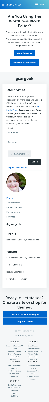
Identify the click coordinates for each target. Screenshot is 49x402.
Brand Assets (33, 346)
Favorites (10, 217)
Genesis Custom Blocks (24, 62)
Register (11, 168)
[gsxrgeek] (16, 194)
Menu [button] (42, 4)
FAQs (33, 374)
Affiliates (33, 379)
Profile (9, 198)
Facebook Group (14, 371)
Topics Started (13, 202)
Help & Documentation (33, 369)
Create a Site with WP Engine (14, 347)
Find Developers (14, 365)
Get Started (14, 357)
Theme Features (14, 354)
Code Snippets (33, 376)
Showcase (14, 360)
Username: (13, 132)
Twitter (14, 393)
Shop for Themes (24, 321)
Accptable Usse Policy (33, 351)
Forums (14, 368)
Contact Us (33, 360)
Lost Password (22, 168)
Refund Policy (33, 357)
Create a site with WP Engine (25, 314)
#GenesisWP (14, 374)
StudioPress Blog (33, 365)
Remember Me (21, 154)
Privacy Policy (33, 354)
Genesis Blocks (24, 53)
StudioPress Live (14, 385)
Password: (13, 142)
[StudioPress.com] (12, 4)
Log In (34, 162)
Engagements (13, 212)
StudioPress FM (14, 388)
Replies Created (14, 207)
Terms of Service (33, 349)
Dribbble (14, 396)
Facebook (14, 390)
